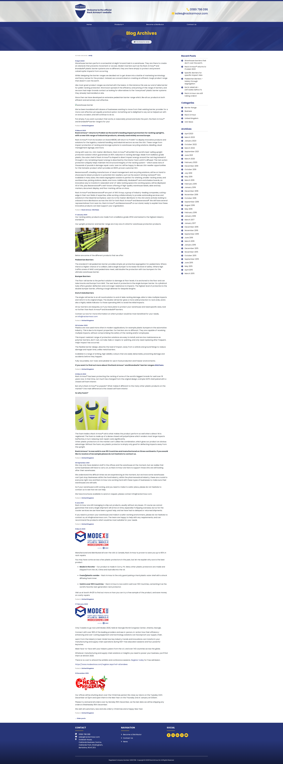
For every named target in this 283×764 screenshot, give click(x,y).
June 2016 (189, 237)
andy (90, 55)
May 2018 (188, 209)
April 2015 (189, 270)
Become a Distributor (155, 24)
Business (188, 111)
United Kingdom (88, 126)
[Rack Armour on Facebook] (169, 735)
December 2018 (191, 191)
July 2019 (188, 173)
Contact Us (191, 24)
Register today (137, 660)
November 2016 (191, 230)
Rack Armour (86, 210)
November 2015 (191, 252)
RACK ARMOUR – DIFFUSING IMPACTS (193, 88)
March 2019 (189, 180)
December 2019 (191, 166)
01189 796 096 (199, 9)
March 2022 (190, 148)
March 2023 (190, 137)
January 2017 (190, 223)
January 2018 (190, 216)
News (125, 741)
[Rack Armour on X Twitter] (173, 735)
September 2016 (192, 234)
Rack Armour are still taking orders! (194, 94)
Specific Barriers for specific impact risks (193, 73)
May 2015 (188, 266)
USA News (95, 210)
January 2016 (190, 245)
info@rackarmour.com (88, 316)
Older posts (80, 718)
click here (158, 365)
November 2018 (191, 194)
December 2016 (191, 227)
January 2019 (190, 187)
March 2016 (189, 241)
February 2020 (191, 162)
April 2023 (189, 133)
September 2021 (192, 151)
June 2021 (189, 155)
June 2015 (189, 262)
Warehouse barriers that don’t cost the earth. (195, 61)
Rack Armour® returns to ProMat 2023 (195, 67)
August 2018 (190, 205)
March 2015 (189, 273)
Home (89, 24)
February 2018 (191, 212)
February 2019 (191, 184)
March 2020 (190, 158)
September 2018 (192, 201)
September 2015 (192, 259)
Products (118, 24)
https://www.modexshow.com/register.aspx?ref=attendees (101, 664)
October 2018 (190, 198)
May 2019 (188, 176)
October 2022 (191, 144)
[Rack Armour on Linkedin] (177, 735)
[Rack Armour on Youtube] (186, 735)
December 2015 (191, 248)
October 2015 (190, 255)
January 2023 (190, 141)
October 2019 (190, 169)
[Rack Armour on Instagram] (182, 735)
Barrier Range (191, 107)
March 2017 (189, 219)
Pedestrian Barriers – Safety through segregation (194, 81)
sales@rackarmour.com (191, 13)
